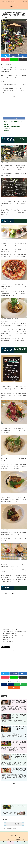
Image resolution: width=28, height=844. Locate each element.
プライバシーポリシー (20, 839)
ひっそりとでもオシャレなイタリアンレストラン (14, 122)
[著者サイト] (7, 684)
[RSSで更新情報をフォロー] (14, 687)
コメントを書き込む (14, 824)
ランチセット (8, 124)
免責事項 (7, 839)
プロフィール (7, 837)
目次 (12, 118)
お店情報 (7, 130)
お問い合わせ (20, 837)
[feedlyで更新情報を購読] (20, 684)
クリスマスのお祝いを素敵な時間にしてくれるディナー (14, 127)
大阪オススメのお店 (6, 646)
